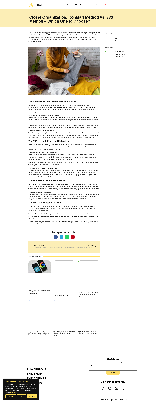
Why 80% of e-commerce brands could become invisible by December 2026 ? (39, 291)
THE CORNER (88, 4)
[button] (56, 237)
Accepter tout (31, 396)
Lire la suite (13, 392)
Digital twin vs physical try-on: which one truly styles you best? (88, 332)
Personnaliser (10, 396)
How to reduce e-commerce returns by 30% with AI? (62, 295)
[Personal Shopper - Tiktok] (103, 388)
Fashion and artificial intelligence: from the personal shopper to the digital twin (88, 294)
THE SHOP (78, 4)
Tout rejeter (21, 396)
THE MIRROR (67, 4)
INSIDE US (98, 4)
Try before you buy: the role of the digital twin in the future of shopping (64, 333)
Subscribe (113, 372)
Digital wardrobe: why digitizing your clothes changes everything (38, 333)
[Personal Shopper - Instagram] (109, 388)
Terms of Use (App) (120, 400)
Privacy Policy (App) (106, 400)
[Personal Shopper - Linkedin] (116, 388)
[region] (21, 389)
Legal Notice (113, 395)
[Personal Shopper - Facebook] (123, 388)
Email (90, 365)
